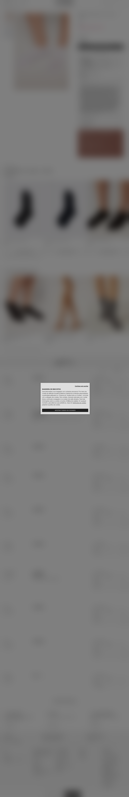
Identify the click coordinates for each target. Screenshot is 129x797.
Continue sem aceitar (81, 386)
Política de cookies (72, 401)
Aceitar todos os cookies (65, 410)
